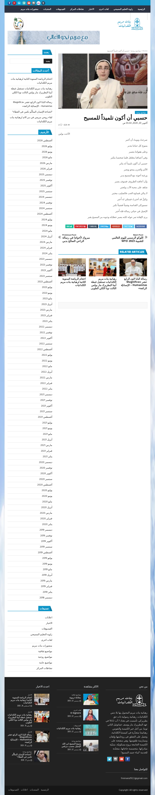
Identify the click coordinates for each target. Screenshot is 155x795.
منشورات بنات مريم (29, 9)
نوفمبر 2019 (46, 536)
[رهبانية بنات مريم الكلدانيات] (90, 730)
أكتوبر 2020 (46, 474)
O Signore (75, 712)
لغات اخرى (104, 9)
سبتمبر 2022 (45, 344)
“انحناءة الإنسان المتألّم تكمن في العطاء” (32, 112)
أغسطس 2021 (45, 417)
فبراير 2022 (46, 383)
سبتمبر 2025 (45, 191)
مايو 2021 (47, 434)
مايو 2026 (47, 158)
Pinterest (80, 226)
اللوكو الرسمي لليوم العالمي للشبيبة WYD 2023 (127, 238)
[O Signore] (90, 714)
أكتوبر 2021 (46, 406)
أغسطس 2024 (44, 214)
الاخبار (91, 9)
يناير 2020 (47, 524)
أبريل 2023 (46, 304)
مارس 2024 (46, 242)
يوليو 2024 (46, 220)
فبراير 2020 (46, 519)
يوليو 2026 (47, 146)
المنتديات (47, 9)
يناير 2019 (47, 592)
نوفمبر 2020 (46, 468)
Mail (68, 226)
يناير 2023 (47, 321)
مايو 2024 (47, 231)
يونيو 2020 (47, 496)
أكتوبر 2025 (46, 186)
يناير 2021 (47, 457)
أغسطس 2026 (44, 141)
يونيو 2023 (47, 293)
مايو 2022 (47, 366)
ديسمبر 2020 (45, 462)
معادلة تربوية (75, 697)
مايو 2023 (47, 299)
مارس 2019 (46, 581)
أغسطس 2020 (44, 485)
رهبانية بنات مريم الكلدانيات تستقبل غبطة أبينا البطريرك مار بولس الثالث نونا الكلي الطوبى (103, 283)
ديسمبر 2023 (45, 259)
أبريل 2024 (46, 237)
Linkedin (103, 226)
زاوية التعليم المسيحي (123, 9)
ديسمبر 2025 (45, 175)
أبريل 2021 (47, 440)
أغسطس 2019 (45, 553)
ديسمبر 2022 (45, 327)
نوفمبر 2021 (46, 400)
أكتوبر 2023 (46, 270)
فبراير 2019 (46, 586)
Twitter (127, 226)
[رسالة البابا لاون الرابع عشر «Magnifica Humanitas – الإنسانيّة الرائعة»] (133, 267)
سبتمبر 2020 (45, 479)
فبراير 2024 (46, 248)
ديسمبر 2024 (45, 197)
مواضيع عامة (45, 663)
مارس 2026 (46, 163)
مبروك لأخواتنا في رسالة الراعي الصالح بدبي (76, 238)
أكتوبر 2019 (46, 541)
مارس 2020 (46, 513)
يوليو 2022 (47, 355)
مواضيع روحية (122, 16)
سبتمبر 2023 (46, 276)
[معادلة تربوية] (90, 699)
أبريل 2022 (46, 372)
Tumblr (92, 226)
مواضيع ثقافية (139, 16)
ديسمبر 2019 (46, 530)
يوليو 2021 (47, 423)
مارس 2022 (46, 378)
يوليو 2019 (47, 558)
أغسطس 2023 (45, 282)
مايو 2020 (47, 502)
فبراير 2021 (46, 451)
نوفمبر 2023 (46, 265)
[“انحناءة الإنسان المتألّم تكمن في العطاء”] (41, 756)
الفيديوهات (60, 9)
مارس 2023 (46, 310)
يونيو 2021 (47, 428)
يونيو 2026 (47, 152)
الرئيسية (141, 9)
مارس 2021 (46, 445)
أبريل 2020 (46, 507)
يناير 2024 (47, 253)
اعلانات (48, 618)
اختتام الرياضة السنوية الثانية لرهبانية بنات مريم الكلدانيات (73, 282)
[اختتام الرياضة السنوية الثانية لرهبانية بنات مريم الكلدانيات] (72, 267)
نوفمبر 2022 (46, 333)
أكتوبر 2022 (46, 338)
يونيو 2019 (47, 564)
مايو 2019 (47, 570)
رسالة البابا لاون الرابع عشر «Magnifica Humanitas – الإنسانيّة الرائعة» (134, 283)
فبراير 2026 (46, 169)
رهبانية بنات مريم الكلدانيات (69, 728)
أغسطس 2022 (44, 349)
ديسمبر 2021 (46, 395)
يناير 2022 (47, 389)
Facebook (140, 226)
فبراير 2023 (46, 316)
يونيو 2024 (47, 225)
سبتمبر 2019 (46, 547)
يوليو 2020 (47, 490)
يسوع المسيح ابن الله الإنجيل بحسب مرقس (71, 745)
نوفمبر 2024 (46, 203)
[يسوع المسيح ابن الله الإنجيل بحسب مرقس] (90, 745)
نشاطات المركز (77, 9)
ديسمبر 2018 (46, 598)
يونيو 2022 (47, 361)
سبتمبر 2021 (46, 411)
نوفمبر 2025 (46, 180)
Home (144, 51)
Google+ (115, 226)
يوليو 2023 (47, 287)
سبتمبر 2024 (45, 208)
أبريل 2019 (47, 575)
